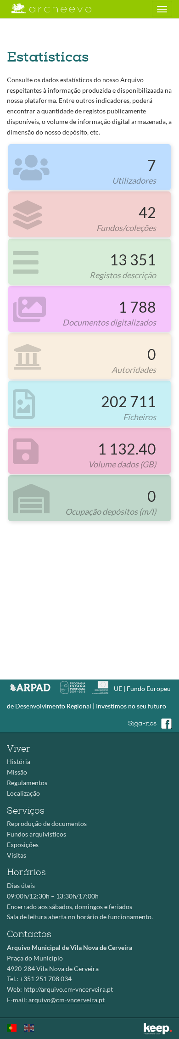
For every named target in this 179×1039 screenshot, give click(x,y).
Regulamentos (27, 782)
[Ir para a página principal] (45, 8)
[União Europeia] (102, 687)
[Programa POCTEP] (75, 687)
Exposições (23, 844)
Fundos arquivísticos (36, 834)
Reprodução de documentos (47, 823)
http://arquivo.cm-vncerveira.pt (68, 989)
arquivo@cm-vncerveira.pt (66, 1000)
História (18, 761)
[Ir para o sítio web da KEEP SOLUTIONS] (158, 1028)
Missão (17, 772)
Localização (23, 793)
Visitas (16, 855)
